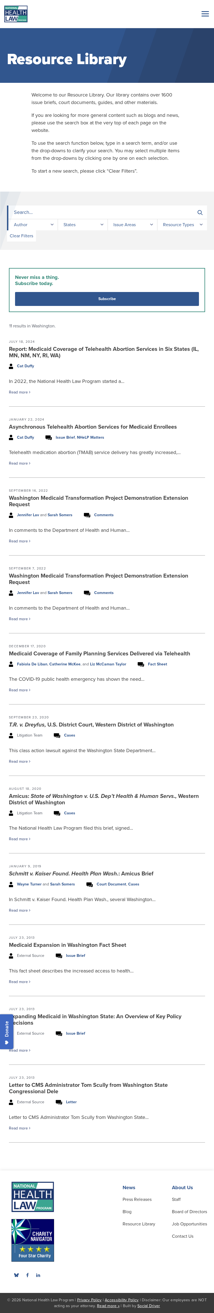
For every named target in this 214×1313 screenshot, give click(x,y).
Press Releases (137, 1199)
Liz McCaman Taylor (108, 664)
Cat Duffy (25, 366)
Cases (69, 735)
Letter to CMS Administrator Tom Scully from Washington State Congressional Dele (88, 1088)
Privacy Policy (89, 1300)
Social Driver (148, 1306)
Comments (104, 515)
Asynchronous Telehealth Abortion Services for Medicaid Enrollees (93, 427)
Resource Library (139, 1224)
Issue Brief (65, 437)
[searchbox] (107, 212)
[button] (204, 14)
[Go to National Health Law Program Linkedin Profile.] (38, 1275)
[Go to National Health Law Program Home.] (16, 14)
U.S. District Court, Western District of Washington (91, 724)
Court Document (111, 884)
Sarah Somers (60, 515)
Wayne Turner (29, 884)
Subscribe (107, 298)
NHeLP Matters (90, 437)
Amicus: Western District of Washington (104, 799)
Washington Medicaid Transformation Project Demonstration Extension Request (98, 501)
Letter (71, 1102)
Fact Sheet (157, 664)
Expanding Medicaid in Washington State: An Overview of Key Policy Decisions (95, 1019)
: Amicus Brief (81, 873)
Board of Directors (189, 1212)
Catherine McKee (65, 664)
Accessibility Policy (121, 1300)
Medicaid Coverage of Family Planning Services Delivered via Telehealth (99, 653)
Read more (19, 392)
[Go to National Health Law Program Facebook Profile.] (27, 1275)
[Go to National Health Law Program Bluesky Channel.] (16, 1275)
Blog (127, 1212)
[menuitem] (27, 1275)
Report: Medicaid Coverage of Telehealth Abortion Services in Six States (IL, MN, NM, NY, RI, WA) (104, 352)
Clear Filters (21, 236)
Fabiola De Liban (32, 664)
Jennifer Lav (28, 515)
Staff (176, 1199)
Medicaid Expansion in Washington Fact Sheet (67, 945)
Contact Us (182, 1236)
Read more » (108, 1306)
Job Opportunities (189, 1224)
